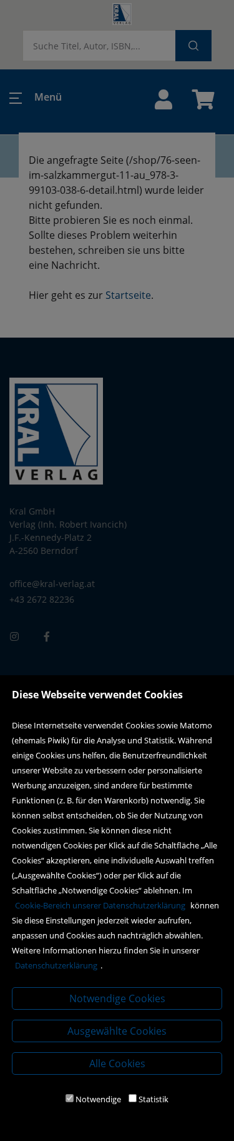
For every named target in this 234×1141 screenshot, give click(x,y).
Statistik (153, 1099)
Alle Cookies (117, 1063)
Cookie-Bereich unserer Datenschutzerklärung (100, 905)
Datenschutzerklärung (56, 965)
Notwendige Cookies (117, 998)
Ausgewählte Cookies (117, 1031)
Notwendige (98, 1099)
